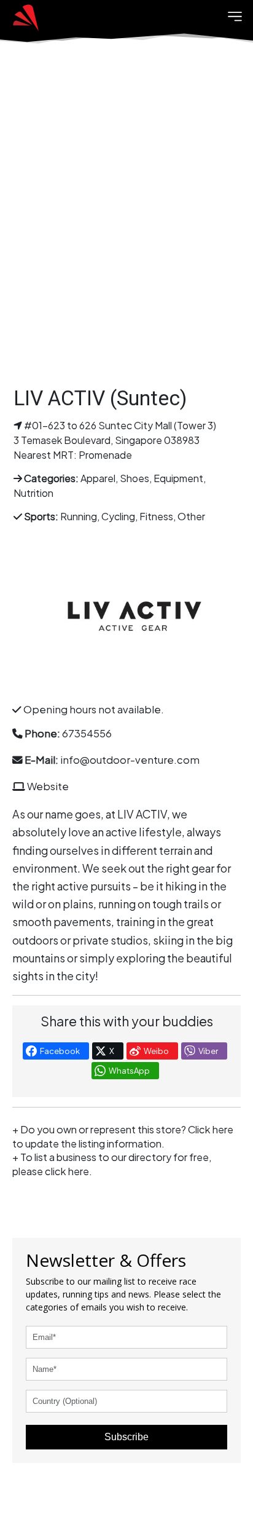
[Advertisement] (126, 225)
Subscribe (126, 1437)
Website (48, 786)
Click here (210, 1129)
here (78, 1171)
